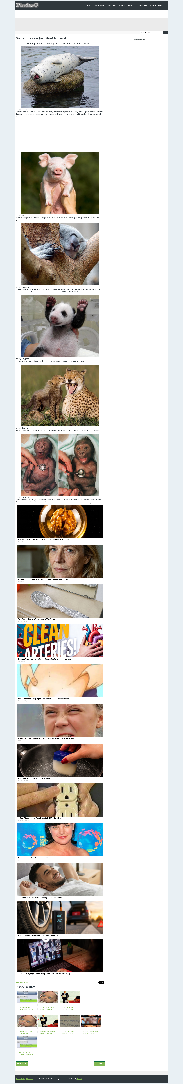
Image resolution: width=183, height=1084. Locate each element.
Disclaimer (29, 1079)
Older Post (100, 1063)
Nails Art (112, 5)
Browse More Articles (26, 983)
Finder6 (79, 1079)
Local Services (93, 14)
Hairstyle (132, 5)
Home (89, 5)
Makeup (122, 5)
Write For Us (99, 5)
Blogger (143, 39)
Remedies (143, 5)
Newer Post (22, 1063)
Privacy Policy (20, 1079)
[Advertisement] (60, 134)
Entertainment (156, 5)
